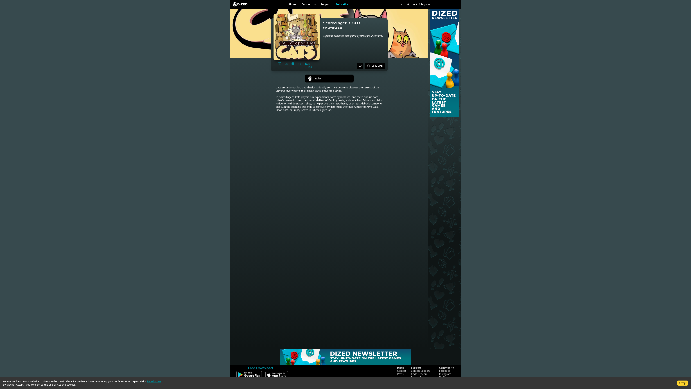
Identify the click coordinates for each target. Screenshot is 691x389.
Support (326, 4)
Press (400, 374)
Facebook (444, 370)
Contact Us (308, 4)
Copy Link (375, 65)
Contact (401, 370)
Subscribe (342, 4)
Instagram (445, 374)
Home (293, 4)
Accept (683, 383)
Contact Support (420, 370)
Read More (154, 381)
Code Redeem (419, 374)
